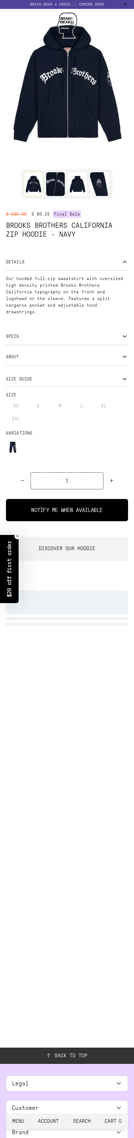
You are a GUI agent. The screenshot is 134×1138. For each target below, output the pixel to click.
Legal (20, 1083)
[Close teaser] (17, 536)
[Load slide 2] (60, 160)
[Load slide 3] (74, 160)
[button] (67, 4)
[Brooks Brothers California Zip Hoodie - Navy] (33, 184)
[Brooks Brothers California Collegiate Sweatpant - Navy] (12, 447)
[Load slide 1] (45, 160)
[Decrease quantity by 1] (22, 481)
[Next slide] (126, 83)
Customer (25, 1108)
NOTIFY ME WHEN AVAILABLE (67, 510)
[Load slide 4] (88, 160)
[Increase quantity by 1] (111, 481)
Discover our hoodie (67, 548)
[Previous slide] (8, 83)
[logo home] (67, 26)
